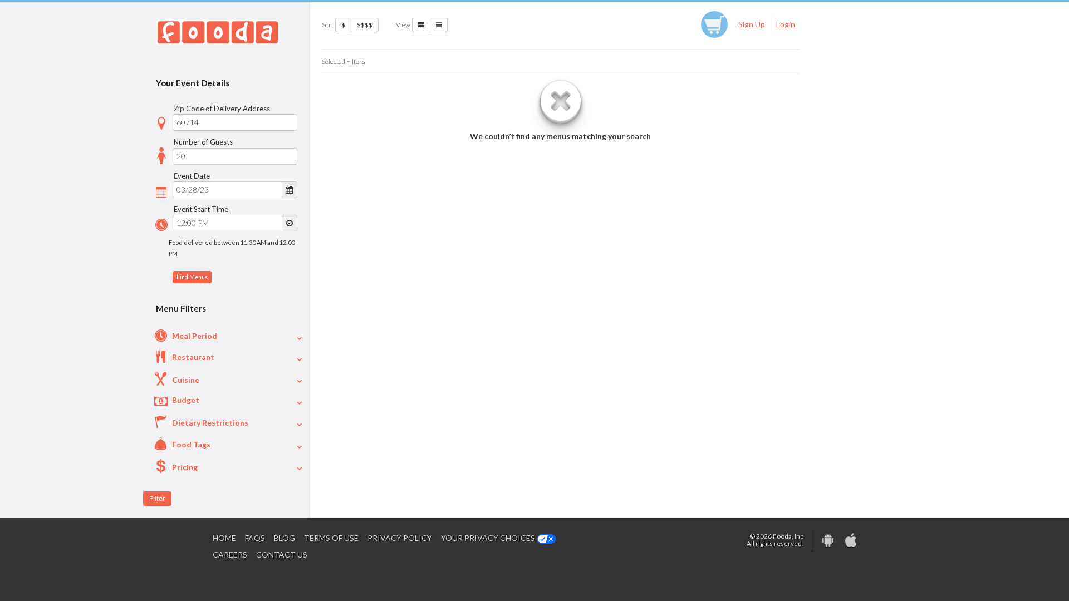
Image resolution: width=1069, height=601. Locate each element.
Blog (284, 538)
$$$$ (364, 25)
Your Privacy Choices (489, 538)
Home (224, 538)
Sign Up (751, 24)
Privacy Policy (399, 538)
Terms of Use (331, 538)
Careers (230, 554)
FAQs (255, 538)
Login (785, 24)
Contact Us (281, 554)
